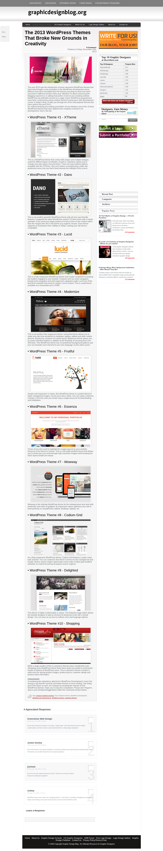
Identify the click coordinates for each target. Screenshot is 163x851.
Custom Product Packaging (107, 3)
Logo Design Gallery (96, 25)
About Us (111, 25)
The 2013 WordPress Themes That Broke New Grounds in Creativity (58, 38)
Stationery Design (67, 3)
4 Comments (91, 47)
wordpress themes (71, 698)
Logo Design (50, 3)
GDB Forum (89, 838)
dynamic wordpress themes (45, 696)
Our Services (35, 3)
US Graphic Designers (62, 25)
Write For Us (80, 25)
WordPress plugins (58, 698)
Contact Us (123, 25)
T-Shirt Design (85, 3)
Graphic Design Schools (51, 838)
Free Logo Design (103, 838)
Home (28, 25)
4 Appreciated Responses (37, 709)
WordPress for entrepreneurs (41, 698)
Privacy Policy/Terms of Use (95, 840)
